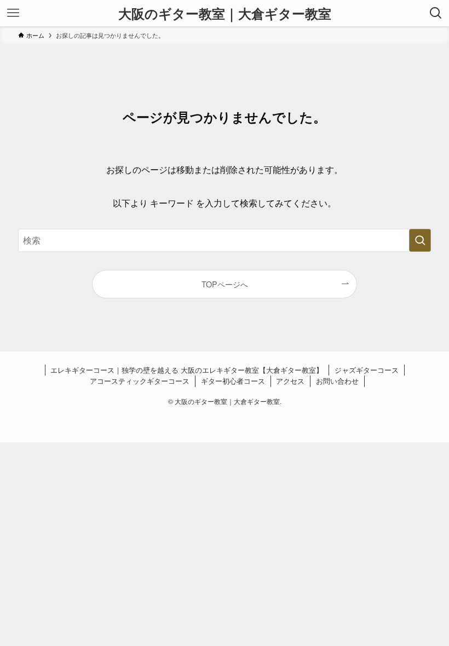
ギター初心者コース (233, 381)
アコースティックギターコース (139, 381)
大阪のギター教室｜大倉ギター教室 (224, 13)
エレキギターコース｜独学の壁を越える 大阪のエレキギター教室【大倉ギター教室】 (186, 370)
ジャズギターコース (367, 370)
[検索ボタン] (436, 13)
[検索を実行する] (420, 240)
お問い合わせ (337, 381)
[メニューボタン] (13, 13)
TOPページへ (225, 284)
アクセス (290, 381)
